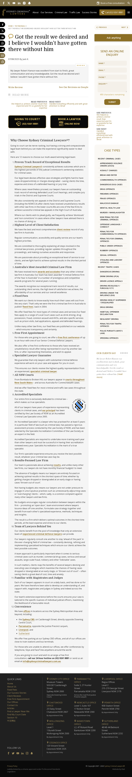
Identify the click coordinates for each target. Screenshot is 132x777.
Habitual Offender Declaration (109, 313)
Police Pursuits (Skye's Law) (111, 332)
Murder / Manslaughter (112, 212)
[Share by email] (2, 55)
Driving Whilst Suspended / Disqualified (113, 301)
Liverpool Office (113, 679)
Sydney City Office (59, 679)
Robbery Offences (109, 250)
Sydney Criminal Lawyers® (28, 166)
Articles (10, 708)
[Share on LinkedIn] (2, 37)
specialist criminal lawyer (43, 371)
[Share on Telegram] (2, 49)
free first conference (69, 337)
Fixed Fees (12, 689)
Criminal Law (61, 12)
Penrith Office (112, 702)
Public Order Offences (111, 246)
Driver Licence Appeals (111, 281)
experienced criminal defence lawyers (42, 534)
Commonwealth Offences (113, 180)
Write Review (15, 87)
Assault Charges (108, 170)
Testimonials (20, 26)
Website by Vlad (118, 769)
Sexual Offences (108, 255)
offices (26, 611)
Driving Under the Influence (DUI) (109, 294)
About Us (11, 686)
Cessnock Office (58, 742)
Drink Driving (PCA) (109, 276)
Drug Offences (107, 189)
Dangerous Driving (109, 271)
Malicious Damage (109, 203)
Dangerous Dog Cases (111, 184)
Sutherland (24, 633)
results (57, 465)
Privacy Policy (12, 766)
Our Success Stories (16, 692)
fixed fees (28, 306)
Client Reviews (14, 695)
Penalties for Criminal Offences (111, 239)
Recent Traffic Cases (108, 267)
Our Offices (12, 702)
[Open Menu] (128, 12)
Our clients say (106, 353)
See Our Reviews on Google (73, 87)
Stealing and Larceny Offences (111, 261)
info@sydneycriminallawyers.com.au (42, 661)
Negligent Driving (109, 319)
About (36, 12)
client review (63, 229)
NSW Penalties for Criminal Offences (109, 218)
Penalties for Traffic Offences (111, 324)
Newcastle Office (86, 702)
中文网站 (11, 720)
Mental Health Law (110, 208)
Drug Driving (106, 307)
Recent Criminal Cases (109, 158)
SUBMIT (112, 102)
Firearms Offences (109, 194)
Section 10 (12, 717)
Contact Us (12, 705)
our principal (48, 410)
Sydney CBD (28, 619)
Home (10, 26)
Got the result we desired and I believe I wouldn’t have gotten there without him (48, 43)
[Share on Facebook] (2, 24)
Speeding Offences (109, 338)
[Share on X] (2, 30)
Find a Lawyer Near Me (18, 711)
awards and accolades (49, 271)
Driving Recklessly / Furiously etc (110, 286)
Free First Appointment (18, 699)
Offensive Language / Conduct (111, 225)
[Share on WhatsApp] (2, 43)
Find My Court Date (16, 714)
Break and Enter (108, 175)
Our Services (47, 12)
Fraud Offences (108, 198)
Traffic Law (74, 12)
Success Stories (89, 12)
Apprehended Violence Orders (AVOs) (111, 164)
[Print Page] (2, 61)
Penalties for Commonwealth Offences (113, 232)
